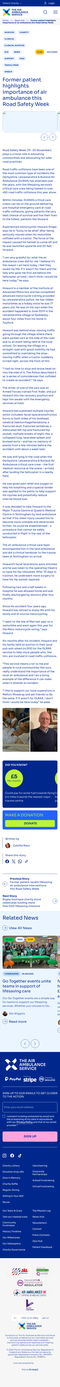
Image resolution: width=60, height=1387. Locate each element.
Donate (30, 823)
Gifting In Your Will (13, 1196)
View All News (20, 928)
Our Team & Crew (12, 1210)
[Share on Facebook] (7, 862)
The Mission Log (41, 1210)
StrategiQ (33, 1369)
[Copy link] (26, 862)
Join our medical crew (15, 1216)
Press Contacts (41, 1235)
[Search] (45, 12)
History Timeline (12, 1231)
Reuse (6, 1202)
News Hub (19, 20)
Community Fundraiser (9, 1224)
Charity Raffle (10, 1183)
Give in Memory (11, 1177)
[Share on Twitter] (14, 862)
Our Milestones (11, 1237)
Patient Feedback (42, 1247)
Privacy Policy (24, 1122)
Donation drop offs (13, 1171)
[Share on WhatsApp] (20, 862)
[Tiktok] (20, 1156)
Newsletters (39, 1222)
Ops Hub (37, 1241)
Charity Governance (14, 1249)
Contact (37, 1228)
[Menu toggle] (55, 12)
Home (5, 20)
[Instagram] (4, 1156)
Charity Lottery (11, 1165)
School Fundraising (43, 1180)
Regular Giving (11, 1189)
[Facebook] (12, 1156)
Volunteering (39, 1165)
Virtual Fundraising (43, 1186)
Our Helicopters (12, 1243)
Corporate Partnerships (39, 1173)
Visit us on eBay (29, 1317)
